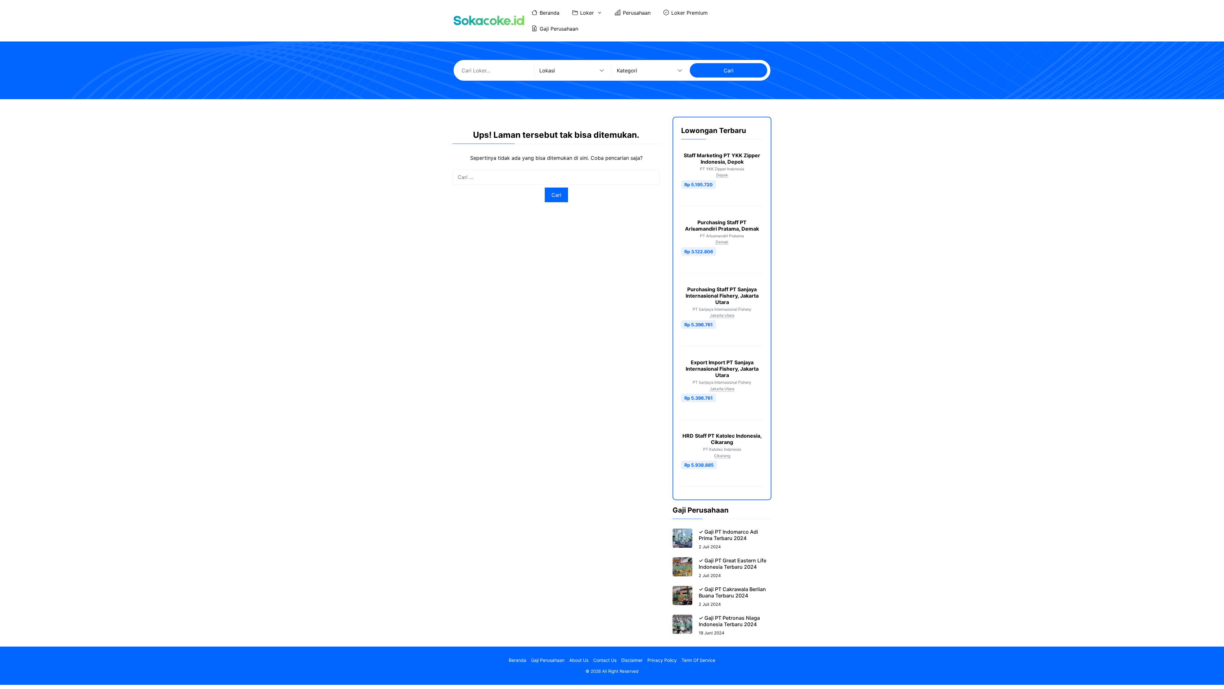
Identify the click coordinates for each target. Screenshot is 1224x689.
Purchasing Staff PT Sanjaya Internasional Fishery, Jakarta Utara (722, 295)
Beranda (549, 13)
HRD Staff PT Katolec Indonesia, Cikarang (722, 439)
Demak (722, 242)
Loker (587, 13)
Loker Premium (689, 13)
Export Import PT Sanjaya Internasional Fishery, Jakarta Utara (722, 368)
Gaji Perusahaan (559, 29)
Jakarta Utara (722, 315)
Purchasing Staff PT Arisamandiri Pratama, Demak (722, 225)
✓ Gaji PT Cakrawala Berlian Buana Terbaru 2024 (732, 592)
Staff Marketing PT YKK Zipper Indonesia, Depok (722, 158)
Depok (722, 175)
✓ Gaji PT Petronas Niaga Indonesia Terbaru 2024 (729, 621)
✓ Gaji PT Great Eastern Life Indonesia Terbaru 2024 (732, 563)
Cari (728, 70)
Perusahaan (637, 13)
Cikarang (722, 455)
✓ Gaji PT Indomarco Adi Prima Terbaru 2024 (728, 535)
